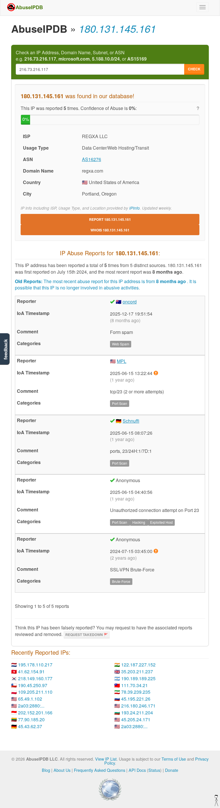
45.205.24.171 (135, 719)
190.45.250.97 (32, 685)
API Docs (137, 770)
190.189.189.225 (138, 678)
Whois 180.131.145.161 (110, 230)
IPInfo (134, 208)
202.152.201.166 (35, 712)
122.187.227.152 (138, 664)
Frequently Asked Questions (99, 770)
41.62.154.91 (31, 671)
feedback (5, 349)
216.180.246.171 (138, 705)
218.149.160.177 (35, 678)
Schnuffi (131, 420)
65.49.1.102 (30, 698)
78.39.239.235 (135, 692)
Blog (46, 770)
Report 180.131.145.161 (110, 219)
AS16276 (91, 159)
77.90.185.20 (31, 719)
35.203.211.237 (137, 671)
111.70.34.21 (134, 685)
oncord (130, 301)
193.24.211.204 (137, 712)
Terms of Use (174, 759)
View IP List (106, 759)
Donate (171, 770)
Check (194, 68)
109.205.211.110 (35, 692)
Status (154, 770)
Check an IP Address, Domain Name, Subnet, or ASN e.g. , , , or (81, 55)
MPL (121, 361)
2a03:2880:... (31, 705)
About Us (62, 770)
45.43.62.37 (30, 726)
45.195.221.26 (135, 698)
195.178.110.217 (35, 664)
